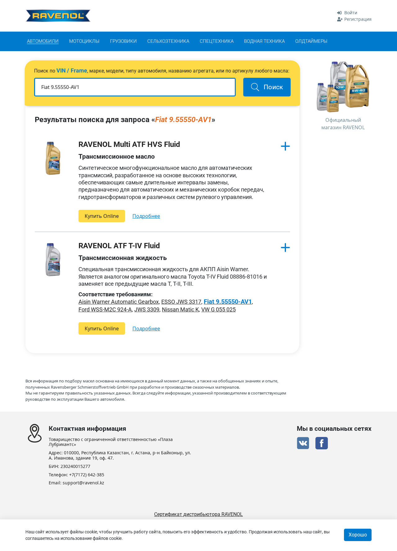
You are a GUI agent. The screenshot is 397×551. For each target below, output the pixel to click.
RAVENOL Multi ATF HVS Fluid (129, 144)
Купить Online (102, 216)
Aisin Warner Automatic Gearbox (118, 301)
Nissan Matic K (180, 309)
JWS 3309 (146, 309)
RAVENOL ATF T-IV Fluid (119, 245)
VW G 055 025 (218, 309)
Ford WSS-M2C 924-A (105, 309)
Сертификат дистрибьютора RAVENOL (198, 514)
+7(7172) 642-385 (86, 475)
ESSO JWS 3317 (181, 301)
